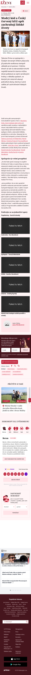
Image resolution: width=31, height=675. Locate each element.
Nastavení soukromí (18, 652)
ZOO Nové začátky (20, 606)
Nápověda (18, 644)
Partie (20, 604)
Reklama (6, 634)
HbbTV (6, 637)
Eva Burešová (15, 150)
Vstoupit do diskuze (10, 362)
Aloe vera (25, 610)
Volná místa (7, 632)
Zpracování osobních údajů (20, 640)
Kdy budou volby (11, 606)
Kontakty (18, 637)
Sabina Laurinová (6, 139)
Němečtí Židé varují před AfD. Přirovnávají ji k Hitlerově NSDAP (14, 581)
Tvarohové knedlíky (10, 614)
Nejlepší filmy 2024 (15, 602)
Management (19, 629)
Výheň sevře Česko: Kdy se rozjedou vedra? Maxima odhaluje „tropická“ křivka (14, 573)
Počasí (24, 604)
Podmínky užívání (6, 640)
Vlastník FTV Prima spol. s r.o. (8, 647)
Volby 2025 (24, 608)
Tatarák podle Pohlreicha (16, 610)
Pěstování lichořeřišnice (10, 612)
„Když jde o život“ (13, 145)
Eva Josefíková (23, 141)
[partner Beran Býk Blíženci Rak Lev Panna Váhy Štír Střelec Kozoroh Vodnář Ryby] (22, 507)
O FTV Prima (7, 629)
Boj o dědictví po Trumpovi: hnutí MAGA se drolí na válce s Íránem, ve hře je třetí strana (15, 564)
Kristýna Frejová (12, 141)
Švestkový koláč (15, 616)
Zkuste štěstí (15, 479)
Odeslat (25, 350)
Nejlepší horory (24, 602)
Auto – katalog (7, 608)
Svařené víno (6, 610)
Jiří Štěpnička (17, 139)
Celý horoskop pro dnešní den (14, 459)
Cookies (6, 644)
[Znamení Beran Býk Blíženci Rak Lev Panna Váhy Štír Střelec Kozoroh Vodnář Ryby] (15, 350)
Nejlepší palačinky (21, 614)
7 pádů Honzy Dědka (16, 608)
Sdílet (24, 11)
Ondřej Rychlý (13, 152)
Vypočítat (15, 513)
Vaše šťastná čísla (23, 469)
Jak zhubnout (6, 602)
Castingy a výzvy (20, 634)
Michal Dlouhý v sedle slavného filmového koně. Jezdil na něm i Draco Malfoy (14, 408)
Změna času (15, 604)
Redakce (18, 647)
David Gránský (6, 150)
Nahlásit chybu (8, 651)
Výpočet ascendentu (21, 612)
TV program (8, 604)
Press (17, 632)
